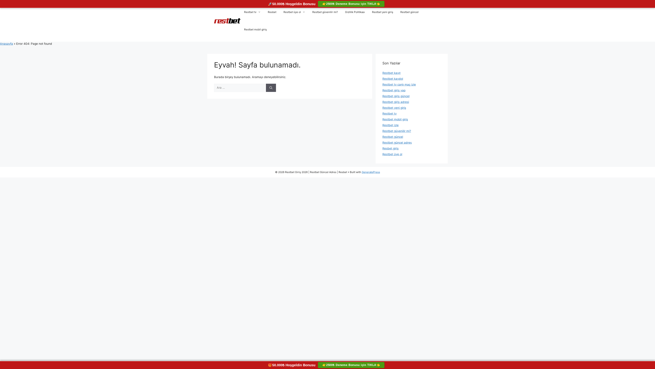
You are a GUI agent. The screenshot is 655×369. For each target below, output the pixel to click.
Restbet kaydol (392, 78)
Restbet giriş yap (393, 90)
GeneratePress (371, 172)
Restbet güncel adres (397, 142)
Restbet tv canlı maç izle (399, 84)
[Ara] (271, 88)
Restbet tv (250, 12)
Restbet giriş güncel (396, 96)
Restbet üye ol (292, 12)
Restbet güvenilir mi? (325, 12)
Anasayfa (6, 43)
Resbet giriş (390, 148)
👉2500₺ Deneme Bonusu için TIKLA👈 (351, 3)
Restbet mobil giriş (255, 29)
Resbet (272, 12)
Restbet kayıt (391, 73)
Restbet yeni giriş (382, 12)
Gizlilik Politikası (355, 12)
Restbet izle (390, 125)
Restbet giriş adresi (395, 102)
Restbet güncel (409, 12)
